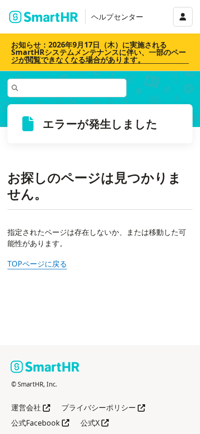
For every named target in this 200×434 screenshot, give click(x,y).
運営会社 (30, 408)
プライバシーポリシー (103, 408)
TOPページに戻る (37, 264)
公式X (94, 423)
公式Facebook (40, 423)
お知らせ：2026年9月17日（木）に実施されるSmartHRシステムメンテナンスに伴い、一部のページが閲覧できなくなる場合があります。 (98, 52)
